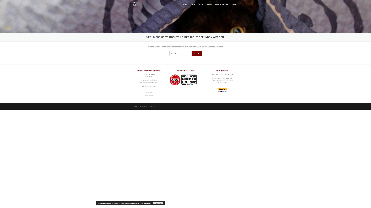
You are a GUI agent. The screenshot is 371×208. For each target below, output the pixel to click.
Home (185, 4)
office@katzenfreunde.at (151, 83)
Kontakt (234, 4)
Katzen (193, 4)
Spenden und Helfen (222, 4)
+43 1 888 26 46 (152, 80)
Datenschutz (149, 96)
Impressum (148, 93)
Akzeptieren (158, 203)
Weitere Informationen (145, 203)
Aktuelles (209, 4)
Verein (200, 4)
